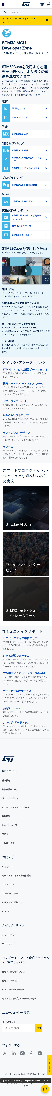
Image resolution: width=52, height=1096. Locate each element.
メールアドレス (8, 1022)
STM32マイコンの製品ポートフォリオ (25, 369)
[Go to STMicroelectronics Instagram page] (22, 1054)
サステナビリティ (10, 798)
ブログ (5, 834)
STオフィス (7, 866)
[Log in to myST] (49, 4)
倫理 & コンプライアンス (13, 972)
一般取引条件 (8, 843)
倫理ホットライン (10, 980)
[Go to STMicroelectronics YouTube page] (40, 1054)
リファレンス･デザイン (16, 432)
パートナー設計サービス (17, 690)
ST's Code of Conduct (13, 989)
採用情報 (6, 816)
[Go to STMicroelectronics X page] (5, 1054)
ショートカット (9, 935)
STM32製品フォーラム (16, 655)
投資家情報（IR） (10, 789)
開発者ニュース (12, 708)
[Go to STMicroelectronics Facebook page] (31, 1054)
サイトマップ (8, 944)
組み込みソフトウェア (16, 415)
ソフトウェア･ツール (15, 401)
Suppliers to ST (9, 825)
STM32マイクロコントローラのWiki (24, 673)
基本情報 (6, 780)
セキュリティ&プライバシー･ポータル (19, 998)
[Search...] (5, 12)
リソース (8, 446)
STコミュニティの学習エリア (20, 638)
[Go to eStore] (42, 5)
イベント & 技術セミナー (13, 902)
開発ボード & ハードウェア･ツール (23, 383)
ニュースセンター (10, 893)
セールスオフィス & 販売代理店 (16, 875)
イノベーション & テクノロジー (16, 807)
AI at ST (6, 911)
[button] (3, 4)
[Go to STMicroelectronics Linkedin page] (13, 1054)
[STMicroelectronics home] (26, 4)
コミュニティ (8, 884)
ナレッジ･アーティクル (16, 722)
